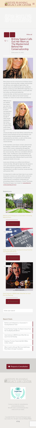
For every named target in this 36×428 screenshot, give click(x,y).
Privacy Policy (27, 418)
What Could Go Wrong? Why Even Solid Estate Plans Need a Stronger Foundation (17, 348)
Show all (30, 34)
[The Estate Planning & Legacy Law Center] (18, 4)
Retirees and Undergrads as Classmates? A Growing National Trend (17, 216)
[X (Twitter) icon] (19, 421)
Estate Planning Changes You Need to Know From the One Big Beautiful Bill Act (17, 251)
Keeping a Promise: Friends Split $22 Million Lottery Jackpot (16, 342)
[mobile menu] (33, 3)
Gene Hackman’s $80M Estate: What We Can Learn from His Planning (17, 294)
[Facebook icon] (17, 421)
